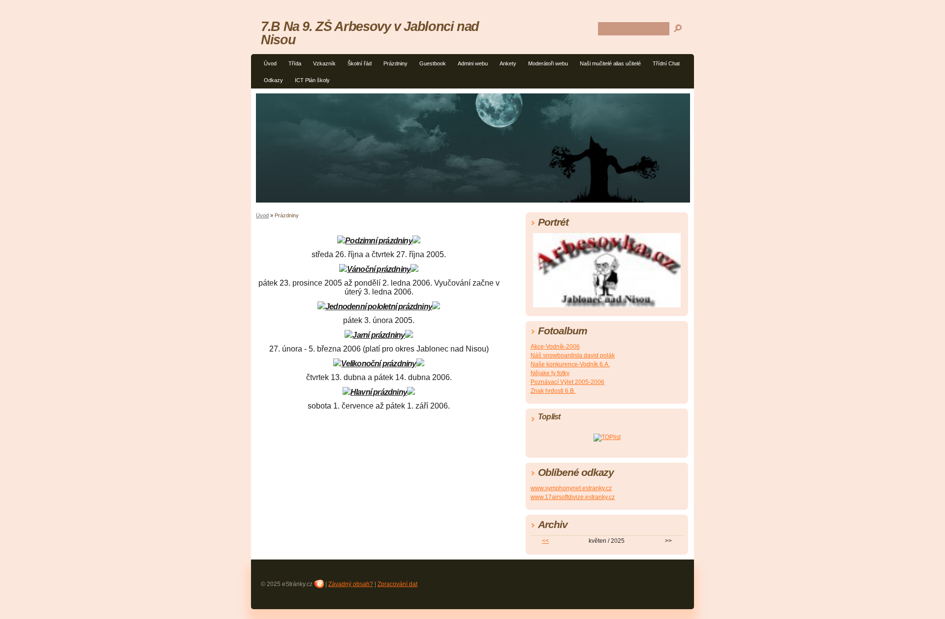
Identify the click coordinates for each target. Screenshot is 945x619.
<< (545, 540)
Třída (294, 63)
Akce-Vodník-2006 (555, 346)
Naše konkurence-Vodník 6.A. (570, 364)
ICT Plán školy (312, 80)
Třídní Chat (666, 63)
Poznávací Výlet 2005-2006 (567, 382)
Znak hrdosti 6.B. (553, 390)
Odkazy (273, 80)
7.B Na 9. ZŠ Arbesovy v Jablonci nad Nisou (370, 33)
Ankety (508, 63)
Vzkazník (324, 63)
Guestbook (432, 63)
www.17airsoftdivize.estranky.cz (573, 497)
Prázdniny (395, 63)
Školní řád (359, 63)
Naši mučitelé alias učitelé (610, 63)
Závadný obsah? (350, 584)
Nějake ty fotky (550, 373)
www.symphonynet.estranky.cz (571, 488)
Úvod (270, 63)
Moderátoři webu (548, 63)
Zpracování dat (397, 584)
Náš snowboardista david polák (573, 355)
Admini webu (473, 63)
